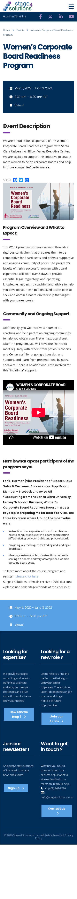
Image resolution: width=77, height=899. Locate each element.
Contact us (56, 809)
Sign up (14, 788)
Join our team (56, 718)
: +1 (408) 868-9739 (54, 788)
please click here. (27, 576)
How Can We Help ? (14, 16)
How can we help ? (19, 714)
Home (6, 30)
